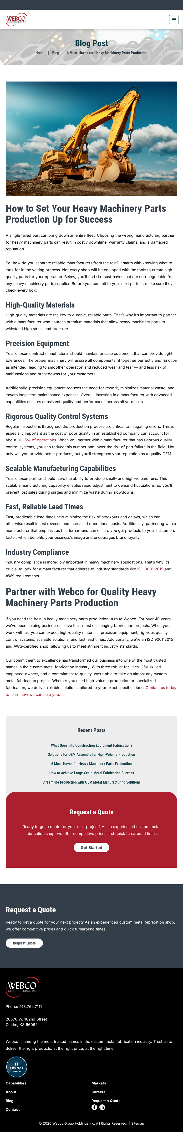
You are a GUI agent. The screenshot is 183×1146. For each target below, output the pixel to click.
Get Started (91, 847)
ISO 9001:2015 (150, 569)
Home (40, 53)
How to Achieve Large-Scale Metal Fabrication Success (91, 773)
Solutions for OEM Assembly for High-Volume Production (91, 754)
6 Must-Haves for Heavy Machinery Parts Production (91, 763)
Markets (99, 1083)
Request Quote (24, 943)
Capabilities (16, 1083)
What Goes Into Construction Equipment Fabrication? (91, 745)
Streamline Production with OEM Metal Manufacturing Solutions (91, 782)
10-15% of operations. (37, 440)
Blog (55, 53)
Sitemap (137, 1123)
